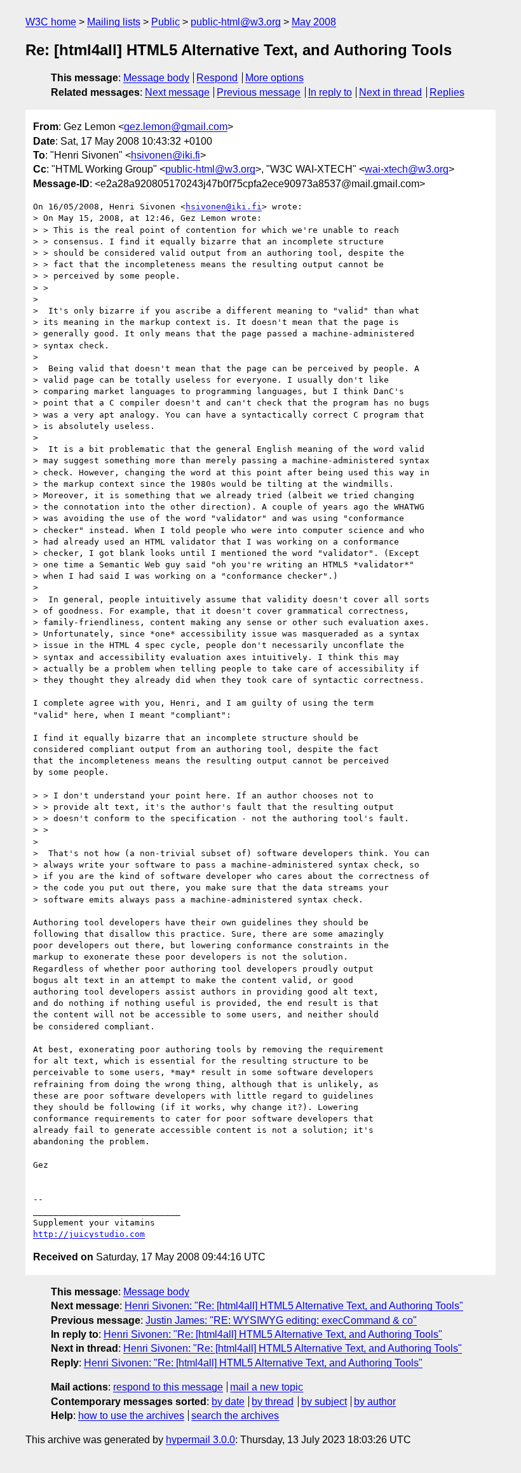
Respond (217, 77)
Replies (447, 92)
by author (375, 1401)
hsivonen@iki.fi (165, 155)
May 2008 (314, 22)
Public (165, 22)
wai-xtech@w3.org (407, 169)
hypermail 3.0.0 (200, 1439)
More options (274, 77)
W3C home (50, 22)
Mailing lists (113, 22)
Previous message (259, 92)
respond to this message (168, 1387)
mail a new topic (266, 1387)
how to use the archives (131, 1415)
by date (228, 1401)
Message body (156, 77)
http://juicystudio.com (89, 1234)
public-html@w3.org (236, 22)
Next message (177, 92)
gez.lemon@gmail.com (175, 126)
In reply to (330, 92)
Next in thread (390, 92)
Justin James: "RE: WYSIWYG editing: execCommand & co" (281, 1320)
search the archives (235, 1415)
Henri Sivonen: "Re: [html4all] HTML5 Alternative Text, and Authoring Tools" (294, 1305)
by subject (324, 1401)
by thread (273, 1401)
